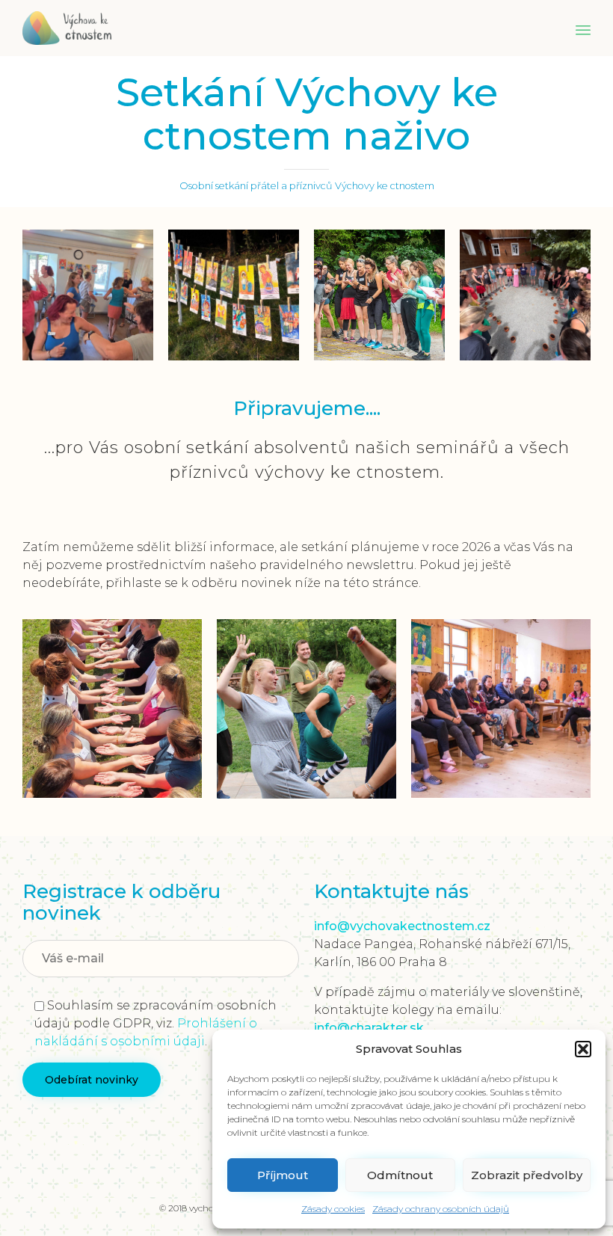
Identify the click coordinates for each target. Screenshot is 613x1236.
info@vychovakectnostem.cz (402, 926)
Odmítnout (400, 1175)
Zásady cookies (333, 1208)
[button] (583, 1049)
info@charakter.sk (369, 1028)
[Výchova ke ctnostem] (66, 28)
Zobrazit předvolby (526, 1175)
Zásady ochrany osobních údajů (440, 1208)
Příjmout (282, 1175)
